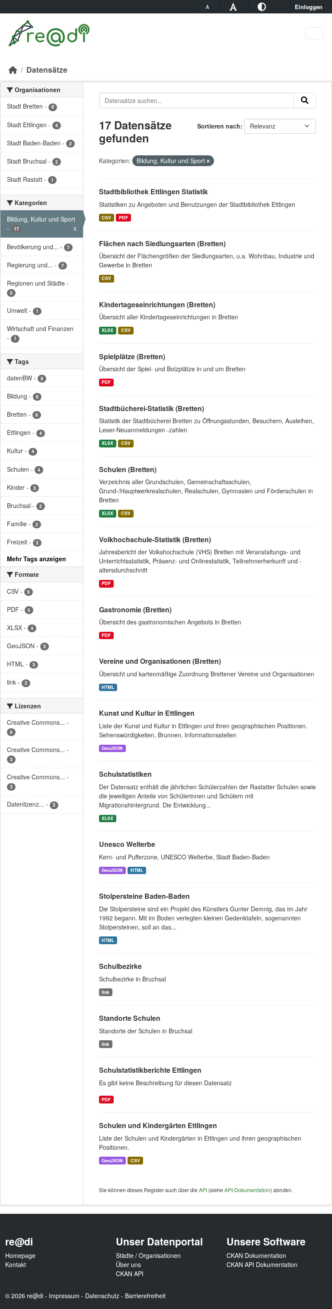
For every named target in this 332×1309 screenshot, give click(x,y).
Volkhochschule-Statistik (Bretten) (155, 539)
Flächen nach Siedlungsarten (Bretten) (162, 243)
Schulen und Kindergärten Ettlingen (158, 1125)
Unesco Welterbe (127, 844)
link (105, 992)
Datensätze (46, 69)
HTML (108, 687)
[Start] (13, 69)
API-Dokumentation (247, 1189)
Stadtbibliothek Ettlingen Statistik (153, 191)
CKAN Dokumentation (256, 1255)
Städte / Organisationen (148, 1255)
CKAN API (130, 1273)
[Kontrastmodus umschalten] (263, 6)
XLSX (107, 330)
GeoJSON (112, 748)
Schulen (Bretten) (127, 469)
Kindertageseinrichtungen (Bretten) (157, 304)
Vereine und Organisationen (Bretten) (160, 661)
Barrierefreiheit (145, 1295)
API (203, 1189)
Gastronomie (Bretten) (135, 609)
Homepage (20, 1255)
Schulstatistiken (125, 774)
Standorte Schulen (129, 1018)
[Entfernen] (208, 161)
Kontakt (15, 1264)
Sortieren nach (218, 126)
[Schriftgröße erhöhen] (234, 6)
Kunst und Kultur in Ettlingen (147, 713)
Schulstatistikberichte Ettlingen (150, 1070)
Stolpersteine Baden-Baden (144, 896)
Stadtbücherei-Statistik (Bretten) (151, 408)
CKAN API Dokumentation (262, 1264)
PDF (123, 217)
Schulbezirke (120, 966)
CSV (106, 217)
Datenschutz (102, 1295)
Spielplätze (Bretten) (132, 356)
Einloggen (308, 7)
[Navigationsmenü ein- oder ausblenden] (314, 33)
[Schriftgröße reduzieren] (209, 6)
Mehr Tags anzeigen (36, 558)
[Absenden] (305, 100)
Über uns (128, 1264)
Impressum (64, 1295)
